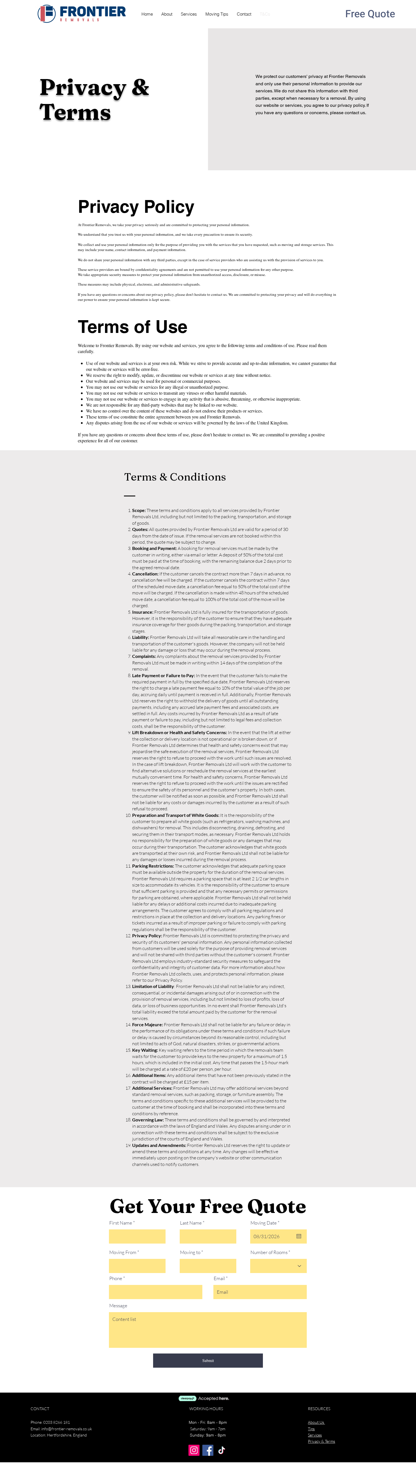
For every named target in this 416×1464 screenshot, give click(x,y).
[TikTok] (221, 1450)
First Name (120, 1222)
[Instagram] (194, 1450)
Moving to (190, 1252)
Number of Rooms (269, 1252)
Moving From (122, 1252)
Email (219, 1278)
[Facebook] (207, 1450)
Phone (115, 1278)
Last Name (191, 1222)
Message (118, 1305)
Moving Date (266, 1222)
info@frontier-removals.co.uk (66, 1428)
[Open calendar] (299, 1236)
